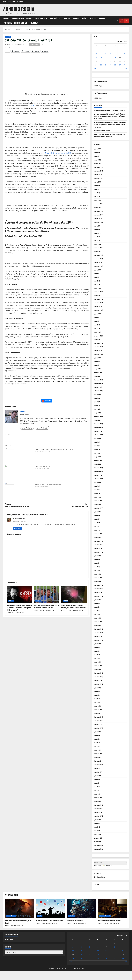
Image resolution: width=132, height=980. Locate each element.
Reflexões (93, 18)
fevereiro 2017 (98, 534)
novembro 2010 (98, 809)
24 (96, 65)
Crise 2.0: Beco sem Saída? (43, 467)
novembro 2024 (98, 215)
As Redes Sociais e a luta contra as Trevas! (112, 110)
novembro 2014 (98, 633)
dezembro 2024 (98, 211)
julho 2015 (97, 603)
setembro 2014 (98, 640)
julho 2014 (97, 647)
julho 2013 (97, 691)
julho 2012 (97, 735)
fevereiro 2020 (98, 416)
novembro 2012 (98, 721)
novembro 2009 (98, 849)
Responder (17, 528)
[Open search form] (117, 20)
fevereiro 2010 (98, 838)
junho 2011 (97, 783)
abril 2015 (97, 614)
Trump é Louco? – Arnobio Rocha (103, 134)
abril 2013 (97, 702)
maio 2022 (97, 325)
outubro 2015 (98, 592)
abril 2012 (97, 746)
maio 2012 (97, 743)
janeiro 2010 (97, 842)
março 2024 (97, 244)
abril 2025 (97, 196)
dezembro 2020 (98, 380)
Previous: (17, 505)
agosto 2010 (97, 820)
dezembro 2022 (98, 299)
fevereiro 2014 (98, 666)
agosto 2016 (97, 556)
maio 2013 (97, 699)
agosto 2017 (97, 512)
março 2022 (97, 332)
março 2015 (97, 618)
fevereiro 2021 (98, 372)
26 (105, 65)
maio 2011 (97, 787)
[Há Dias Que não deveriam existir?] (112, 908)
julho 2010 (97, 823)
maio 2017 (97, 523)
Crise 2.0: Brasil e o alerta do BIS (58, 153)
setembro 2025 (98, 178)
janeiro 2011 (97, 801)
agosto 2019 (97, 438)
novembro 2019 (98, 427)
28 (115, 65)
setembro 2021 (98, 354)
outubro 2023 (98, 262)
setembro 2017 (98, 508)
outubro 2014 (98, 636)
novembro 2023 (98, 259)
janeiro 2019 (97, 464)
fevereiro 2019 (98, 460)
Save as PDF (47, 400)
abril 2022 (97, 328)
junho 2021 (97, 365)
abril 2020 (97, 409)
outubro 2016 (98, 548)
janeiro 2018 (97, 504)
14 (115, 57)
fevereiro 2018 (98, 501)
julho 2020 (97, 398)
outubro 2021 (98, 350)
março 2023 (97, 288)
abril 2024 (97, 240)
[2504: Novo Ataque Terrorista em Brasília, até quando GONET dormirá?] (74, 594)
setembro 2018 (98, 479)
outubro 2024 (98, 218)
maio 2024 (97, 237)
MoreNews (72, 969)
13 (110, 57)
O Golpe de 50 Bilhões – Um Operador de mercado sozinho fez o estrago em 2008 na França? (19, 607)
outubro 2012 (98, 724)
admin (8, 44)
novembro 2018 (98, 471)
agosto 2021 (97, 358)
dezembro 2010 (98, 805)
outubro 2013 (98, 680)
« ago (95, 68)
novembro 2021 (98, 347)
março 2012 (97, 750)
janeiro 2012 (97, 757)
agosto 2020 (97, 394)
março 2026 (97, 160)
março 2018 (97, 497)
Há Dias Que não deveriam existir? (109, 920)
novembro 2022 (98, 303)
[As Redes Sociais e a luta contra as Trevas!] (50, 908)
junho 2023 (97, 277)
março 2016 (97, 574)
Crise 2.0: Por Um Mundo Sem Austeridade (48, 484)
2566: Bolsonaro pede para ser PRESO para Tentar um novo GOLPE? (46, 606)
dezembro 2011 (98, 761)
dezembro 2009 (98, 845)
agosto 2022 (97, 314)
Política (84, 18)
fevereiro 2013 (98, 710)
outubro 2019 (98, 431)
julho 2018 (97, 486)
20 (110, 61)
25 (101, 65)
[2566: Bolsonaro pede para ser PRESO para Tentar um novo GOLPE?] (46, 594)
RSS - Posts (97, 873)
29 (120, 65)
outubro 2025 (98, 174)
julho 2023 (97, 273)
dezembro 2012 (98, 717)
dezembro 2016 (98, 541)
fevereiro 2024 (98, 248)
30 (124, 65)
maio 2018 (97, 493)
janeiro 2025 (97, 207)
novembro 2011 (98, 765)
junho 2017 (97, 519)
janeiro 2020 (97, 420)
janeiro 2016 (97, 581)
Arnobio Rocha (18, 8)
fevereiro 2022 (98, 336)
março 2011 (97, 794)
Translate (109, 866)
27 (110, 65)
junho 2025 (97, 189)
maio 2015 (97, 611)
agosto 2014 (97, 644)
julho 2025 (97, 185)
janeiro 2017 (97, 537)
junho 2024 (97, 233)
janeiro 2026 (97, 163)
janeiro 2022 (97, 339)
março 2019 (97, 457)
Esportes (29, 18)
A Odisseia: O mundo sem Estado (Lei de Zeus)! (18, 921)
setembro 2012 (98, 728)
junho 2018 (97, 490)
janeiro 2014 (97, 669)
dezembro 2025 (98, 167)
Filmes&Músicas (55, 18)
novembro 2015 (98, 589)
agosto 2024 (97, 226)
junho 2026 (97, 156)
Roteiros (102, 18)
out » (125, 68)
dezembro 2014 (98, 629)
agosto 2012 (97, 732)
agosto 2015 (97, 600)
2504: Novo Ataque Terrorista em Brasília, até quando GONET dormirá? (73, 606)
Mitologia (76, 18)
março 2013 (97, 706)
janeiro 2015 (97, 625)
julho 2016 (97, 559)
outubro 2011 (97, 768)
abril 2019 (97, 453)
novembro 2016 (98, 545)
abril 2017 (96, 526)
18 (101, 61)
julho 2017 (97, 515)
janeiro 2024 (97, 251)
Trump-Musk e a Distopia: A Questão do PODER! (109, 135)
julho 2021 (97, 361)
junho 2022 (97, 321)
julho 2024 (97, 229)
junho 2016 (97, 563)
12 (105, 57)
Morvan (96, 110)
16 (124, 57)
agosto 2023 (97, 270)
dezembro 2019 (98, 424)
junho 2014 (97, 651)
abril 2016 (97, 570)
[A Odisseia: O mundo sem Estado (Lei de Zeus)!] (19, 908)
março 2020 (97, 413)
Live (126, 21)
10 (96, 57)
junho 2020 (97, 402)
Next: (80, 505)
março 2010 (97, 834)
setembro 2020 (98, 391)
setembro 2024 (98, 222)
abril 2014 (97, 658)
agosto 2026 (97, 149)
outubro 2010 (98, 812)
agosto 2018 (97, 482)
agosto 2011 (97, 776)
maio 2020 (97, 405)
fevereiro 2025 (98, 204)
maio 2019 (97, 449)
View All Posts (42, 428)
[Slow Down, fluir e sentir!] (81, 908)
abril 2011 (96, 790)
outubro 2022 (98, 306)
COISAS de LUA (34, 23)
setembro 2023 (98, 266)
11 (101, 57)
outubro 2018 (98, 475)
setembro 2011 (98, 772)
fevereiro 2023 (98, 292)
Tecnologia (8, 23)
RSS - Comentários (99, 877)
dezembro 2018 (98, 468)
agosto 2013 (97, 688)
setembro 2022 (98, 310)
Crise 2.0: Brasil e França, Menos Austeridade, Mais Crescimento (54, 449)
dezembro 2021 (98, 343)
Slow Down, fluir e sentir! (75, 920)
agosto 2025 (97, 182)
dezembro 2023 (98, 255)
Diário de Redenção (20, 23)
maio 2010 (97, 827)
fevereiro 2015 (98, 622)
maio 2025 (97, 193)
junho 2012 (97, 739)
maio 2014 (97, 655)
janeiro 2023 (97, 295)
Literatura (66, 18)
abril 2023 (97, 284)
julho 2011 (97, 779)
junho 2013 (97, 695)
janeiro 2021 (97, 376)
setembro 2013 (98, 684)
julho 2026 (97, 152)
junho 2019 (97, 446)
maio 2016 (97, 567)
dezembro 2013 (98, 673)
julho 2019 (97, 442)
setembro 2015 (98, 596)
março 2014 (97, 662)
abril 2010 (97, 831)
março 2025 (97, 200)
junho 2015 (97, 607)
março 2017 (97, 530)
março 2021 (97, 369)
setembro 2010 (98, 816)
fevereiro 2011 (98, 798)
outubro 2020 (98, 387)
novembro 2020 (98, 383)
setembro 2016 (98, 552)
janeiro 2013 (97, 713)
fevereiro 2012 (98, 754)
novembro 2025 (98, 171)
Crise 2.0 (6, 18)
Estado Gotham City (41, 18)
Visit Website (27, 428)
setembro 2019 (98, 435)
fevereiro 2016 (98, 578)
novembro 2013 (98, 677)
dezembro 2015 (98, 585)
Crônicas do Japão (18, 18)
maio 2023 (97, 281)
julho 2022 (97, 317)
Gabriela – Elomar (105, 130)
